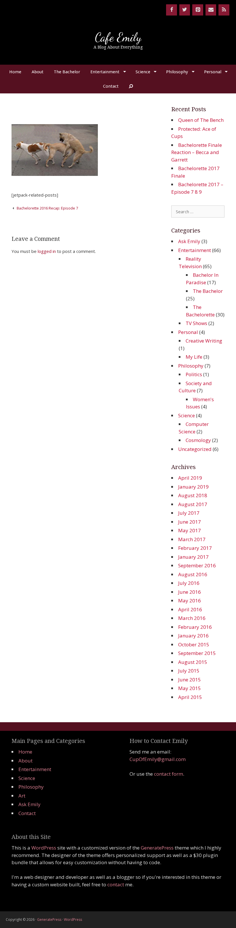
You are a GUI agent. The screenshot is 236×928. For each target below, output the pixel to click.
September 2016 (197, 565)
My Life (194, 356)
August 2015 (192, 662)
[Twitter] (184, 10)
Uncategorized (195, 449)
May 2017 (189, 530)
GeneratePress (157, 847)
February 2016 (195, 627)
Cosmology (198, 440)
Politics (194, 374)
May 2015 (189, 688)
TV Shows (196, 323)
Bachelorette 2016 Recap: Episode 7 (47, 208)
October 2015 (193, 644)
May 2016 (189, 600)
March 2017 (191, 539)
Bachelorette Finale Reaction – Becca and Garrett (196, 152)
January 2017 (193, 557)
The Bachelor (67, 71)
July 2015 (188, 670)
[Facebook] (171, 10)
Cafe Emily (118, 37)
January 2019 (193, 486)
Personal (212, 71)
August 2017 (192, 504)
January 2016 (193, 635)
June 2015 (189, 679)
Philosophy (177, 71)
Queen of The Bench (201, 120)
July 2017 (188, 513)
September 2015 (197, 653)
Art (21, 795)
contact (115, 884)
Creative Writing (204, 340)
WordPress (43, 847)
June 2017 (189, 521)
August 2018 (192, 495)
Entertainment (104, 71)
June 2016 (189, 592)
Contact (111, 86)
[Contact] (210, 10)
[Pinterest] (197, 10)
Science (143, 71)
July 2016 (188, 583)
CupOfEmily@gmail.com (158, 759)
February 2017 (195, 548)
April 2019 (190, 477)
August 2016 (192, 574)
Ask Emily (189, 241)
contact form (168, 774)
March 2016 (191, 618)
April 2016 (190, 609)
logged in (47, 251)
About (37, 71)
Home (15, 71)
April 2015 (190, 697)
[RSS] (223, 10)
